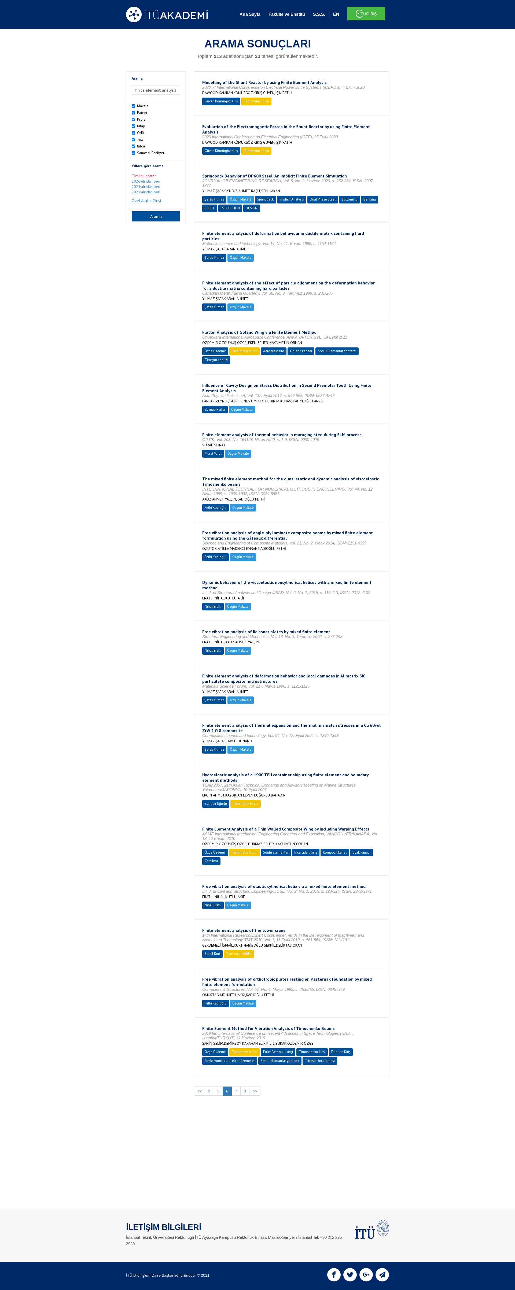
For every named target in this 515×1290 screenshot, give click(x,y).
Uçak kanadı (361, 852)
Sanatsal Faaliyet (150, 152)
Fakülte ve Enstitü (286, 14)
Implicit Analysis (291, 199)
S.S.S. (319, 14)
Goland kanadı (301, 351)
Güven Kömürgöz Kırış (221, 101)
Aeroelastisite (273, 351)
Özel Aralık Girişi (146, 200)
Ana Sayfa (250, 14)
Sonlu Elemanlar (275, 852)
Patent (142, 112)
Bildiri (141, 146)
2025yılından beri (146, 186)
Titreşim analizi (216, 360)
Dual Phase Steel (323, 199)
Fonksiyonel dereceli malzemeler (230, 1060)
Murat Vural (213, 453)
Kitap (141, 126)
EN (336, 14)
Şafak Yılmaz (214, 199)
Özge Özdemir (215, 351)
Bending (369, 199)
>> (255, 1091)
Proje (141, 119)
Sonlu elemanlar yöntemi (280, 1060)
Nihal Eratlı (213, 606)
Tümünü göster (144, 175)
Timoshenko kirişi (312, 1052)
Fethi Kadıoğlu (215, 507)
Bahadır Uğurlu (216, 803)
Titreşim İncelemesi (320, 1060)
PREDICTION (230, 208)
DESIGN (252, 208)
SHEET (210, 208)
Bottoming (349, 199)
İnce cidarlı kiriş (305, 852)
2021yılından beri (146, 192)
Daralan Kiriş (340, 1052)
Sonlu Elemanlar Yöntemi (337, 351)
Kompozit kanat (335, 852)
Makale (143, 105)
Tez (140, 139)
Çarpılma (211, 861)
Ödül (141, 132)
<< (199, 1091)
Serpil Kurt (212, 953)
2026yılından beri (146, 181)
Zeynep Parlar (215, 409)
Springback (265, 199)
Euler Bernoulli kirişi (278, 1052)
